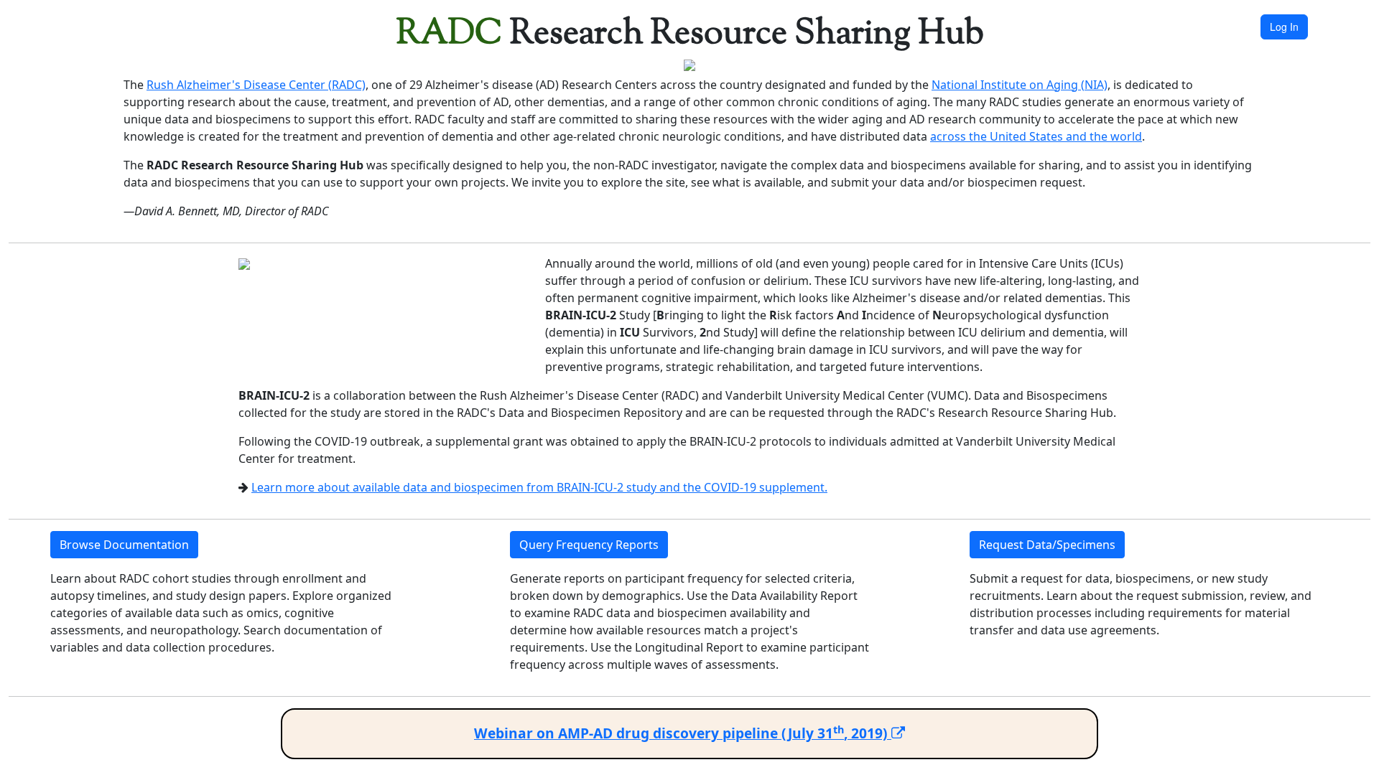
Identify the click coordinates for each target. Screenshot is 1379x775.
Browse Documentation (124, 545)
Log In (1284, 26)
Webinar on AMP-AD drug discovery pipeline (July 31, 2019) (682, 733)
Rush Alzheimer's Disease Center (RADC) (256, 85)
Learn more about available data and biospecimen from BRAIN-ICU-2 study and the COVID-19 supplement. (539, 487)
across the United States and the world (1036, 136)
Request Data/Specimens (1047, 545)
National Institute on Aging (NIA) (1020, 85)
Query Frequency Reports (589, 545)
